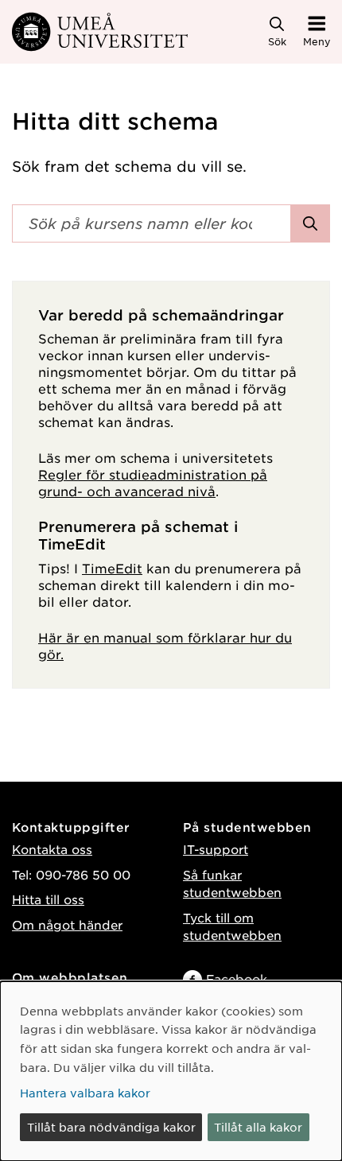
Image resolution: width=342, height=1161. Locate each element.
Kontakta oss (52, 848)
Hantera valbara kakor (85, 1092)
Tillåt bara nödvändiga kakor (111, 1127)
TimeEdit (112, 568)
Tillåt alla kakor (258, 1127)
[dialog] (171, 1071)
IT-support (215, 848)
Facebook (236, 978)
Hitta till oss (48, 899)
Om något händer (67, 924)
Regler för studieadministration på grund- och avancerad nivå (152, 482)
